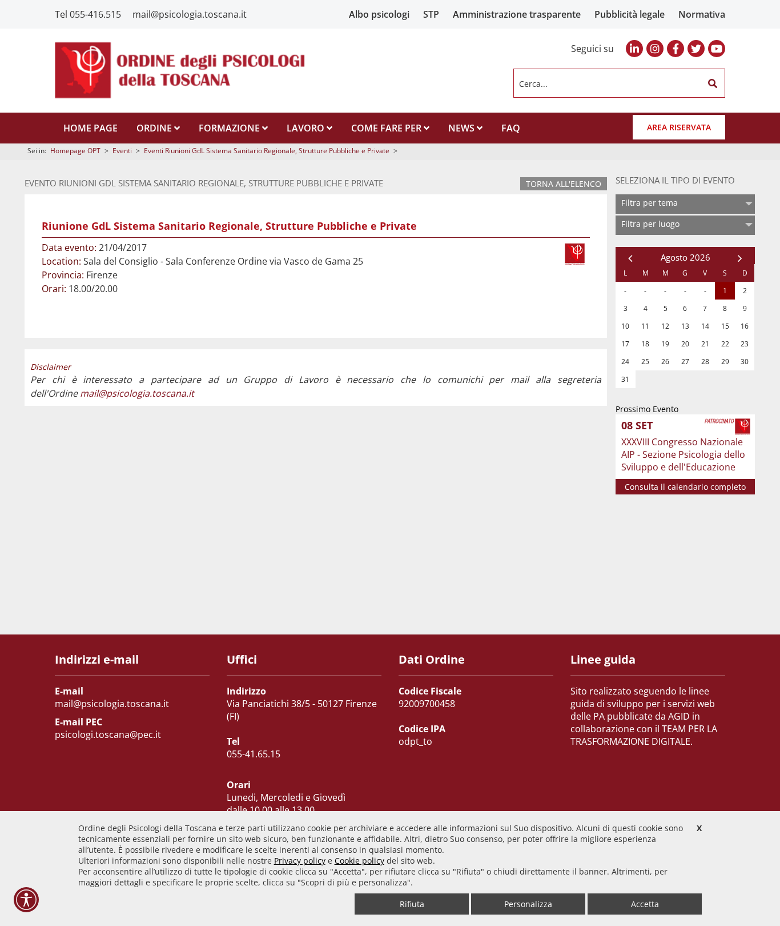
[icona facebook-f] (675, 48)
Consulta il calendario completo (685, 486)
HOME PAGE (90, 128)
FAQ (510, 128)
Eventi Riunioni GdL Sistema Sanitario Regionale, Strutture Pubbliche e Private (266, 150)
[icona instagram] (655, 48)
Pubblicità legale (629, 14)
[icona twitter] (696, 48)
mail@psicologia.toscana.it (189, 14)
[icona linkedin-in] (634, 48)
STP (431, 14)
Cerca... (533, 83)
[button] (712, 83)
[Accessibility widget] (26, 899)
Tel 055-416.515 (88, 14)
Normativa (701, 14)
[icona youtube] (716, 48)
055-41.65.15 (253, 754)
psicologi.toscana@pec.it (108, 734)
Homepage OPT (75, 150)
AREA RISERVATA (679, 127)
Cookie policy (359, 860)
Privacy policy (299, 860)
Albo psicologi (379, 14)
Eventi (122, 150)
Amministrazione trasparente (517, 14)
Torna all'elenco (563, 183)
